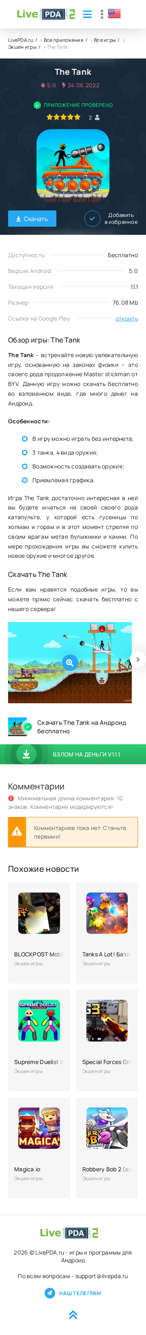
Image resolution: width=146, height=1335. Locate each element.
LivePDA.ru (20, 40)
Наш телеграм (80, 1293)
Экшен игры (22, 46)
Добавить (121, 218)
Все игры (105, 40)
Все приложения (64, 40)
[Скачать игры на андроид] (46, 14)
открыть (127, 318)
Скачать (36, 219)
